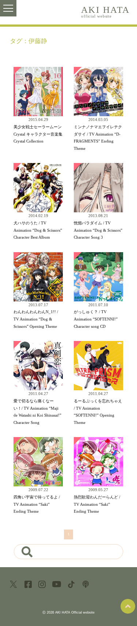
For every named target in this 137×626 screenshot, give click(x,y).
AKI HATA (105, 11)
